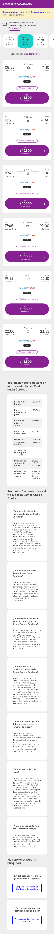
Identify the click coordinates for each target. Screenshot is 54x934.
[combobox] (33, 54)
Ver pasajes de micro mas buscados (27, 920)
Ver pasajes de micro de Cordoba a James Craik (27, 888)
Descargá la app (10, 12)
